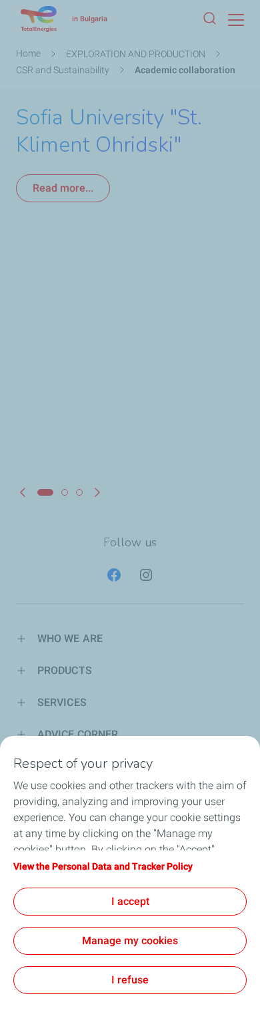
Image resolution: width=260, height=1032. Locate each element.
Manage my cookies (130, 940)
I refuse (130, 979)
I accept (130, 901)
